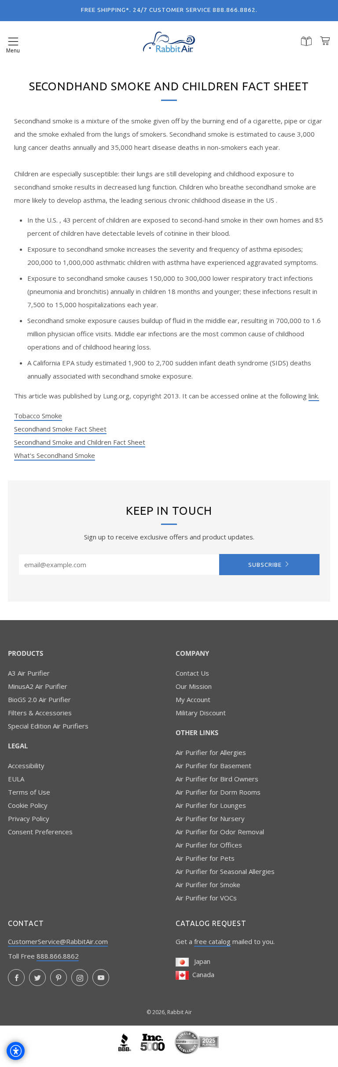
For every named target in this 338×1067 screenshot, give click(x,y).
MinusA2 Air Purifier (37, 686)
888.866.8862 (58, 956)
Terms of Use (29, 792)
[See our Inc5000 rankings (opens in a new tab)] (153, 1041)
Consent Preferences (40, 831)
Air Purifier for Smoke (208, 884)
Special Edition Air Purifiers (48, 725)
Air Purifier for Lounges (211, 805)
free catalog (212, 941)
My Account (193, 699)
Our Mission (194, 686)
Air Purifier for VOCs (206, 897)
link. (314, 395)
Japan (199, 961)
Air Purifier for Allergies (211, 752)
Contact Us (192, 673)
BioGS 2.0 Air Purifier (39, 699)
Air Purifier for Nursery (210, 818)
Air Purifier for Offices (209, 844)
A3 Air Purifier (29, 673)
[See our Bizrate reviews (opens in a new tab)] (196, 1041)
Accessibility (26, 765)
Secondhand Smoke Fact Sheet (60, 428)
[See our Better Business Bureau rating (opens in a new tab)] (125, 1041)
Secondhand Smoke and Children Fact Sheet (79, 442)
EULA (16, 778)
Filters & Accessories (40, 712)
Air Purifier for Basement (213, 765)
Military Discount (201, 712)
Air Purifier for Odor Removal (220, 831)
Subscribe (265, 564)
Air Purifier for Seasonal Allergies (225, 871)
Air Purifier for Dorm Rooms (218, 792)
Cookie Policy (28, 805)
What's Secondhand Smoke (54, 455)
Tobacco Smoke (38, 415)
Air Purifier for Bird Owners (217, 778)
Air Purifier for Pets (205, 858)
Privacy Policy (28, 818)
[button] (13, 42)
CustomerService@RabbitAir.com (58, 941)
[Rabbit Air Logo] (169, 42)
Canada (201, 974)
